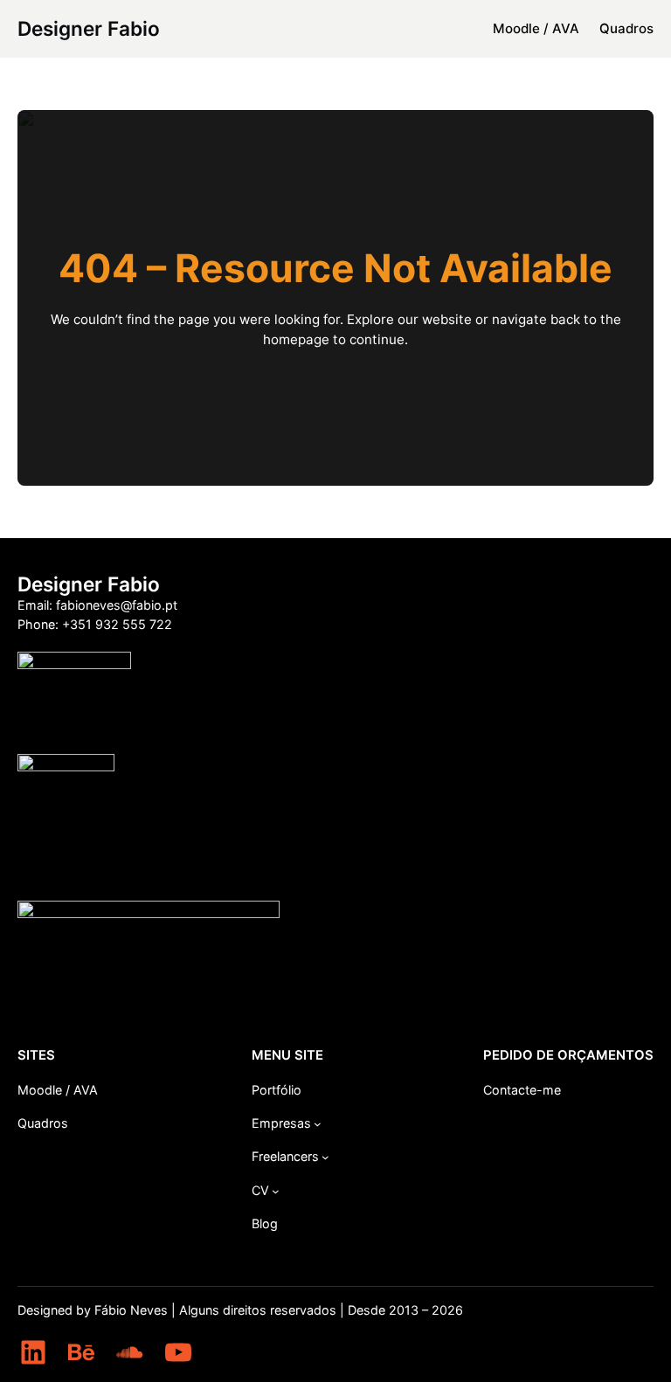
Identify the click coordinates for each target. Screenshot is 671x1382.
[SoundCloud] (129, 1352)
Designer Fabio (88, 28)
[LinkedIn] (33, 1352)
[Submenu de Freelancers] (325, 1157)
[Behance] (81, 1352)
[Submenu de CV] (276, 1191)
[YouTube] (178, 1352)
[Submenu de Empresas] (318, 1124)
